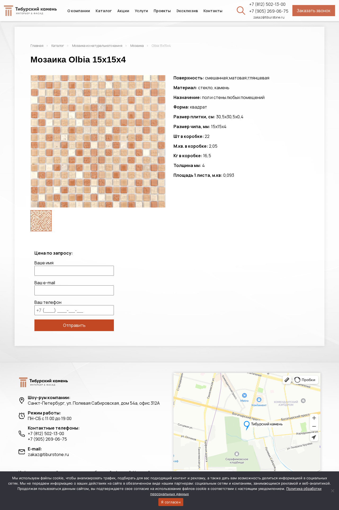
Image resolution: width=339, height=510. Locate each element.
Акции (123, 10)
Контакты (212, 10)
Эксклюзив (187, 10)
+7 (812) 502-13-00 (267, 4)
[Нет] (332, 490)
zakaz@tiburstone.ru (268, 17)
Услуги (141, 10)
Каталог (104, 10)
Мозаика (137, 45)
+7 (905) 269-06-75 (268, 11)
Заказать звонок (314, 10)
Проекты (162, 10)
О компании (78, 10)
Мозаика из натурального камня (97, 45)
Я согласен (171, 502)
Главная (36, 45)
